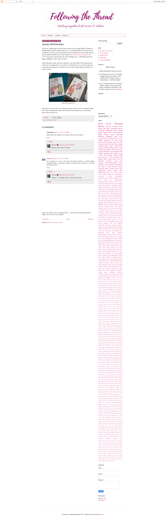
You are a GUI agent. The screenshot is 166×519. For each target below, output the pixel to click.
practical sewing (102, 447)
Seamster (108, 257)
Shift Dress (106, 389)
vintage (112, 151)
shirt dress (101, 229)
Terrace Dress (106, 259)
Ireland (120, 357)
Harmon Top (105, 353)
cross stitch (104, 421)
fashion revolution (108, 310)
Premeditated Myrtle (103, 181)
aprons (108, 300)
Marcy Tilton (107, 255)
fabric (111, 157)
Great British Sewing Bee (107, 285)
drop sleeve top (106, 425)
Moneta (109, 234)
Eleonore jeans (116, 342)
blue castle (113, 183)
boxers (109, 413)
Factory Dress (112, 249)
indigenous (107, 225)
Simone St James (113, 181)
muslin (104, 242)
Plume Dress (107, 379)
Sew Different (119, 295)
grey (115, 240)
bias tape (108, 302)
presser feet (109, 447)
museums (106, 202)
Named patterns (105, 372)
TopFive (100, 153)
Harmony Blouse (112, 353)
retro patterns (107, 315)
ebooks (120, 308)
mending (120, 144)
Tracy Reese (101, 400)
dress (108, 128)
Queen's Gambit (118, 379)
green (116, 212)
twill (104, 278)
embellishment (118, 176)
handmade (119, 223)
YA (99, 210)
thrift (121, 170)
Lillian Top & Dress (117, 362)
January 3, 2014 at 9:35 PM (61, 132)
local (104, 268)
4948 (105, 325)
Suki (103, 396)
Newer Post (46, 219)
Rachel (99, 381)
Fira (117, 347)
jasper (116, 434)
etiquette (106, 427)
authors (102, 210)
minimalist (115, 438)
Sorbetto (100, 221)
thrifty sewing (107, 159)
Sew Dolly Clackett (118, 385)
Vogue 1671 (106, 404)
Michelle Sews (106, 291)
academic (115, 408)
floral (110, 132)
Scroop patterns (113, 383)
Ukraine (100, 149)
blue (112, 238)
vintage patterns (110, 247)
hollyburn (117, 432)
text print (119, 246)
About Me (50, 35)
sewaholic (100, 274)
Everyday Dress (110, 345)
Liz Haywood (101, 364)
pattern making (118, 214)
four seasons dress (110, 428)
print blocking (113, 313)
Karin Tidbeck (102, 195)
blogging (117, 302)
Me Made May (118, 151)
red (103, 315)
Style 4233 (100, 394)
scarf (119, 202)
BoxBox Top (119, 332)
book (121, 411)
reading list (105, 449)
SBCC (99, 383)
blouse (120, 163)
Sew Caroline (110, 385)
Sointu (111, 391)
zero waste (113, 217)
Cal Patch (119, 229)
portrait (120, 445)
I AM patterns (116, 355)
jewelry (110, 266)
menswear (108, 214)
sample (105, 451)
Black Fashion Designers (115, 178)
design (118, 183)
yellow (105, 187)
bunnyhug (100, 304)
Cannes (113, 334)
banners (120, 409)
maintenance (115, 268)
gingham (112, 430)
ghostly (104, 430)
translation (107, 323)
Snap (114, 197)
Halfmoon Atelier (117, 285)
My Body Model (118, 370)
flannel (108, 240)
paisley (108, 242)
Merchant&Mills (102, 234)
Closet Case (107, 283)
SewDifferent (112, 387)
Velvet (100, 238)
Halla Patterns (115, 351)
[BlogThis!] (55, 118)
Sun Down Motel (103, 199)
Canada (100, 249)
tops (104, 128)
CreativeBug (115, 231)
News (112, 293)
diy (114, 212)
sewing (116, 146)
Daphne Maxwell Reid (103, 340)
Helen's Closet (119, 353)
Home (43, 35)
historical (114, 166)
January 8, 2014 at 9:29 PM (66, 145)
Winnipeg (120, 406)
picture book (105, 227)
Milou (109, 370)
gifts (121, 183)
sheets (111, 146)
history (115, 138)
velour (103, 247)
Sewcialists (109, 161)
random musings (113, 202)
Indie (112, 144)
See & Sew (119, 219)
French (110, 219)
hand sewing (115, 310)
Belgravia (100, 332)
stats (99, 276)
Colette (100, 174)
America (100, 279)
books (100, 128)
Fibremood (113, 347)
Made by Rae (116, 289)
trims (121, 457)
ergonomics (101, 310)
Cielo (103, 283)
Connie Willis (102, 180)
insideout (112, 434)
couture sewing (111, 308)
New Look (119, 142)
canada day (114, 415)
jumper (100, 227)
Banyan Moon (118, 204)
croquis (100, 421)
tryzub (112, 459)
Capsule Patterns (118, 334)
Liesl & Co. (105, 157)
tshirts (99, 247)
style (118, 215)
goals (121, 157)
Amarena (100, 328)
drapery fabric (108, 265)
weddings (108, 278)
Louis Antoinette (106, 253)
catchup (116, 263)
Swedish (117, 396)
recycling (110, 449)
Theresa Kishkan (107, 200)
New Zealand (101, 374)
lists (107, 138)
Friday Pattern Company (108, 349)
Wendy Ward (116, 261)
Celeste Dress (105, 281)
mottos (120, 438)
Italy (103, 359)
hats (109, 432)
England (105, 174)
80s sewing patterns (109, 204)
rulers (99, 451)
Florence (120, 347)
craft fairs (117, 419)
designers (120, 423)
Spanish (118, 391)
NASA (99, 372)
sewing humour (115, 317)
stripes (116, 168)
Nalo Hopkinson (107, 293)
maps (118, 436)
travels (120, 276)
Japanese (109, 251)
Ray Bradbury (118, 174)
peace (111, 242)
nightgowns (112, 270)
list (121, 200)
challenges (106, 153)
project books (119, 313)
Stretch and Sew (106, 393)
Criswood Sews (111, 338)
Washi (109, 406)
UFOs (116, 298)
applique (104, 300)
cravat (121, 419)
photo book (105, 445)
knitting (100, 311)
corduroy (120, 238)
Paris (115, 293)
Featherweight (101, 347)
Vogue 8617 (113, 404)
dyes (102, 240)
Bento (104, 332)
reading (110, 142)
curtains (110, 421)
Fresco (99, 349)
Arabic (109, 330)
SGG (113, 219)
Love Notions (114, 253)
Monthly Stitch (111, 174)
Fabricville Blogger (105, 60)
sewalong (114, 128)
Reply (48, 137)
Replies (51, 141)
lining (105, 436)
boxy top (112, 210)
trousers (104, 459)
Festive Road (108, 347)
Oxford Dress (107, 376)
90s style (103, 155)
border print (101, 413)
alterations (100, 409)
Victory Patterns (107, 402)
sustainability (106, 151)
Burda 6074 (103, 334)
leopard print (115, 266)
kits (121, 434)
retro (107, 165)
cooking (100, 419)
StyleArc (120, 257)
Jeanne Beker (106, 287)
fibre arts (113, 223)
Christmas (107, 206)
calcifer (109, 415)
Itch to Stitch (110, 193)
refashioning (112, 272)
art (110, 300)
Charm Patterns (114, 336)
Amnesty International (108, 328)
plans (104, 149)
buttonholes (101, 415)
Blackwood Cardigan (111, 332)
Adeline (112, 325)
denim (111, 212)
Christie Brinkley (113, 281)
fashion (105, 132)
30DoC (106, 229)
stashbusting (114, 185)
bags (121, 261)
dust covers (114, 425)
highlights (112, 432)
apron (116, 409)
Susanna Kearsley (114, 199)
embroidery (109, 130)
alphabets (113, 200)
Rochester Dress (106, 295)
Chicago (120, 336)
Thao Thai (114, 208)
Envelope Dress (107, 344)
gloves (121, 430)
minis (118, 311)
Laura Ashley (106, 362)
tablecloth (116, 321)
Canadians (100, 206)
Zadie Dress (107, 408)
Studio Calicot (113, 393)
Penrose (120, 377)
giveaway (117, 430)
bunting (105, 304)
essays (100, 223)
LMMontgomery (118, 180)
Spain (115, 391)
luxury (110, 311)
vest (121, 202)
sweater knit (113, 246)
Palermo (112, 376)
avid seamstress (115, 300)
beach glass (109, 411)
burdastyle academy (103, 263)
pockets (100, 272)
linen (116, 144)
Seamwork (120, 383)
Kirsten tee (108, 361)
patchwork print (102, 443)
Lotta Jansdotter (104, 289)
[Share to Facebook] (58, 118)
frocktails (100, 430)
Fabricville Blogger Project (111, 148)
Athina (113, 330)
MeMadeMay (114, 255)
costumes (106, 212)
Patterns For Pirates (114, 377)
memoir (120, 166)
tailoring (120, 321)
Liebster (111, 362)
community (101, 212)
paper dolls (106, 442)
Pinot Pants (101, 379)
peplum (107, 313)
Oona (121, 374)
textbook (118, 457)
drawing (114, 265)
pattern (107, 443)
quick (99, 157)
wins (110, 460)
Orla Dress (100, 376)
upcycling (119, 134)
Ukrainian (119, 208)
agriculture (120, 408)
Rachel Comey (105, 381)
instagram (113, 225)
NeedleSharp (112, 372)
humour (108, 434)
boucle (106, 413)
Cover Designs (104, 53)
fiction (106, 134)
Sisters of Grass (108, 197)
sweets (108, 457)
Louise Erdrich (109, 195)
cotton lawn (111, 419)
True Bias (112, 298)
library (120, 266)
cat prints (113, 304)
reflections (119, 272)
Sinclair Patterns (102, 391)
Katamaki (117, 359)
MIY (112, 364)
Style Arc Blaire (113, 394)
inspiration (107, 140)
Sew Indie (101, 166)
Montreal (113, 291)
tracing (100, 217)
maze (121, 436)
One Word (115, 234)
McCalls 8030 (119, 366)
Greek (110, 351)
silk (109, 319)
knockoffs (100, 436)
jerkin (119, 434)
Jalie (111, 180)
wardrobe (100, 163)
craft (103, 265)
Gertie (117, 249)
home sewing (103, 434)
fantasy (120, 427)
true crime (108, 459)
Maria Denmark (117, 232)
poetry (105, 272)
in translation (101, 214)
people (99, 445)
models (103, 270)
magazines (101, 202)
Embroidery (103, 57)
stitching (116, 153)
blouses (107, 210)
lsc (118, 138)
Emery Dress (115, 283)
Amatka (114, 189)
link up (100, 242)
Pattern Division (105, 377)
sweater (111, 321)
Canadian (109, 155)
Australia (105, 279)
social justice (101, 246)
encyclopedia (101, 427)
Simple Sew (112, 389)
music (107, 270)
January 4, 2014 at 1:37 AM (60, 158)
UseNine (108, 221)
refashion (115, 155)
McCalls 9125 (101, 368)
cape (118, 415)
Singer (111, 236)
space (113, 455)
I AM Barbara (110, 355)
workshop (107, 217)
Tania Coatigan (105, 298)
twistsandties (113, 323)
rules (102, 451)
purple (99, 244)
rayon (112, 134)
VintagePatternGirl (115, 402)
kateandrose (119, 240)
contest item (119, 417)
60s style (117, 278)
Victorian (100, 402)
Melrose (107, 368)
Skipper (108, 391)
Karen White (112, 359)
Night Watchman (118, 195)
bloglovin (117, 411)
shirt (51, 120)
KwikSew (109, 149)
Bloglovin (65, 35)
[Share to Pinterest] (60, 118)
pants (112, 214)
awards (120, 300)
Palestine (117, 376)
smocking (109, 455)
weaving (107, 460)
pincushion (111, 445)
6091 (109, 325)
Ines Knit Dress (110, 357)
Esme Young (115, 344)
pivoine (116, 445)
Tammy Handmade (102, 398)
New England (119, 372)
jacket (99, 185)
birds (113, 411)
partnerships (112, 442)
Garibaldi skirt (118, 349)
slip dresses (103, 455)
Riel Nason (101, 197)
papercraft (103, 313)
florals (112, 240)
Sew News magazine (111, 296)
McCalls (105, 142)
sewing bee (107, 274)
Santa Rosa (113, 295)
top (121, 159)
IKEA (121, 355)
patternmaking (119, 443)
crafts (117, 308)
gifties (108, 430)
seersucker (116, 451)
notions (112, 440)
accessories (101, 176)
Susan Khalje (108, 396)
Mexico (120, 368)
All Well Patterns (118, 327)
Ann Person (116, 328)
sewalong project (103, 146)
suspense (105, 457)
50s (107, 325)
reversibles (112, 315)
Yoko (103, 408)
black (109, 183)
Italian (99, 359)
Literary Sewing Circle (106, 51)
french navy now (118, 428)
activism (100, 300)
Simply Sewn (119, 389)
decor (99, 240)
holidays (120, 212)
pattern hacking (109, 168)
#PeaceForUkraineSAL (111, 163)
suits (102, 276)
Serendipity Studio (102, 385)
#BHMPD (100, 204)
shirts (121, 244)
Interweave (116, 357)
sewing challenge (118, 227)
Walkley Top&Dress (103, 406)
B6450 (117, 330)
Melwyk (53, 145)
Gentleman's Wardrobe (103, 351)
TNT (104, 221)
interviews (119, 225)
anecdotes (106, 409)
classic (117, 210)
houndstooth (101, 225)
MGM (48, 120)
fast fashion (119, 265)
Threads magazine (114, 259)
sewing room (105, 453)
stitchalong (101, 178)
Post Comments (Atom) (56, 222)
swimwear (113, 457)
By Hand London (115, 279)
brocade (113, 413)
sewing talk (110, 453)
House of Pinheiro (102, 355)
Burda (100, 134)
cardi (109, 304)
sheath (111, 274)
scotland (112, 451)
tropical (100, 459)
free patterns (115, 149)
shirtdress (115, 453)
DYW (111, 283)
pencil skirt (116, 242)
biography (108, 238)
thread (99, 323)
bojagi (121, 302)
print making (116, 447)
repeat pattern (116, 449)
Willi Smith (114, 406)
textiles (106, 178)
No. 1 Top (107, 374)
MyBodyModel (119, 291)
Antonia (105, 330)
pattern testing (112, 443)
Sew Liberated (101, 296)
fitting (105, 240)
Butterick (101, 136)
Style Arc (115, 236)
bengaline (103, 302)
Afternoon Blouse (102, 327)
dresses (120, 128)
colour (120, 210)
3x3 (102, 325)
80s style (108, 144)
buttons (116, 238)
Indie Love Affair (102, 357)
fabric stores (111, 427)
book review (104, 123)
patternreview (102, 165)
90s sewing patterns (112, 187)
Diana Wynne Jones (103, 191)
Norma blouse (114, 374)
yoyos (112, 460)
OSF (119, 374)
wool (117, 247)
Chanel (108, 336)
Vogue (54, 120)
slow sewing (119, 274)
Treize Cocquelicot (118, 400)
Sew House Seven (103, 387)
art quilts (108, 166)
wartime (100, 460)
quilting (100, 159)
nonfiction (101, 168)
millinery (114, 311)
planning (111, 227)
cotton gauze (105, 419)
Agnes (121, 278)
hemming (120, 310)
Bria (99, 334)
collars (117, 306)
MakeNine (101, 161)
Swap (113, 396)
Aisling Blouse (110, 327)
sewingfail (105, 319)
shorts (119, 453)
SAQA (103, 257)
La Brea (115, 287)
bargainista (100, 411)
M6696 (108, 364)
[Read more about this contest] (103, 500)
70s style (114, 229)
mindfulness (101, 438)
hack (106, 432)
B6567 (120, 330)
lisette (100, 268)
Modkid (112, 370)
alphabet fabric (114, 221)
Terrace (100, 259)
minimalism (108, 438)
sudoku (108, 246)
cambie (112, 263)
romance (117, 315)
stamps (117, 455)
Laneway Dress (114, 361)
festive (99, 428)
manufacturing (113, 436)
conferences (113, 417)
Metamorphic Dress (114, 368)
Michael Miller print (102, 370)
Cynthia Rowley (118, 338)
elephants (120, 425)
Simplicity (109, 136)
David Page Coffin (113, 340)
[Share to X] (57, 118)
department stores (107, 423)
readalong (101, 130)
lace (103, 311)
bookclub (116, 157)
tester (115, 276)
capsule (120, 221)
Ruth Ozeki (114, 206)
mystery (116, 161)
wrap (118, 323)
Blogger (101, 514)
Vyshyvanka (110, 261)
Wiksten (120, 298)
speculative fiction (115, 319)
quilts (103, 244)
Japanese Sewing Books (115, 165)
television (111, 276)
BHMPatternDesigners (104, 172)
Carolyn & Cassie (102, 336)
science (108, 451)
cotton (114, 132)
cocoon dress (112, 306)
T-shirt (121, 396)
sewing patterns (113, 215)
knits (115, 130)
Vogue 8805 (119, 404)
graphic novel (101, 432)
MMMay (110, 289)
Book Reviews (104, 55)
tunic (103, 217)
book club (114, 140)
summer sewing (105, 321)
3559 (110, 229)
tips (118, 276)
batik (105, 411)
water (103, 460)
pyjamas (100, 315)
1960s (99, 325)
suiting (120, 455)
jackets (105, 266)
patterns (119, 132)
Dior (107, 249)
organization (119, 270)
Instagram (57, 35)
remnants (107, 244)
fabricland (116, 427)
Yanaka (100, 408)
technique (106, 276)
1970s (112, 278)
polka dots (105, 215)
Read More (119, 89)
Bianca (108, 279)
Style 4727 (106, 394)
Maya (114, 366)
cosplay (105, 308)
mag (108, 436)
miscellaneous (102, 144)
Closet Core (101, 338)
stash (121, 161)
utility (116, 459)
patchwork (107, 185)
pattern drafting (112, 170)
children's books (102, 306)
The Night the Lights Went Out (115, 398)
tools (121, 215)
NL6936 (100, 293)
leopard (106, 311)
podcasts (100, 215)
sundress (100, 457)
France (120, 231)
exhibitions (106, 223)
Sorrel (117, 296)
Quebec (112, 379)
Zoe (111, 408)
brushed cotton (119, 413)
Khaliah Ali (115, 251)
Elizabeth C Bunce (114, 191)
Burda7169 (108, 334)
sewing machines (114, 244)
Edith (112, 342)
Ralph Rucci (111, 381)
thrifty (110, 138)
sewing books (102, 138)
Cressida (106, 338)
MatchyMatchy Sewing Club (105, 366)
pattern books (118, 136)
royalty (120, 449)
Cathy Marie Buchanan (104, 231)
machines (108, 268)
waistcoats (120, 459)
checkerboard (119, 304)
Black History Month (116, 172)
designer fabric (114, 423)
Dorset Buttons (106, 342)
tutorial (100, 278)
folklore (103, 428)
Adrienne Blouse (118, 325)
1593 (121, 323)
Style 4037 (119, 393)
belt (99, 302)
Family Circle (118, 345)
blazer (112, 302)
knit (103, 185)
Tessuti (120, 236)
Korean (111, 287)
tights (103, 323)
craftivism (109, 176)
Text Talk (108, 208)
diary (99, 425)
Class (104, 249)
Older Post (91, 219)
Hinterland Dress (103, 232)
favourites (100, 266)
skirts (111, 153)
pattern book (116, 159)
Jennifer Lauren (118, 193)
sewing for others (106, 317)
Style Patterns (118, 197)
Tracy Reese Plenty (108, 400)
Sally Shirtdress (105, 383)
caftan (105, 415)
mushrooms (101, 440)
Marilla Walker (118, 364)
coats (108, 306)
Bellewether (119, 189)
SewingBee (114, 257)
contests (118, 200)
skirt (121, 148)
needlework (107, 440)
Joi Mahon (106, 359)
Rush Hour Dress (118, 381)
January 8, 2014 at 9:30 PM (66, 175)
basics (103, 238)
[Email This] (53, 118)
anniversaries (112, 409)
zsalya (120, 247)
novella (116, 440)
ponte (121, 242)
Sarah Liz (49, 158)
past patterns (119, 442)
